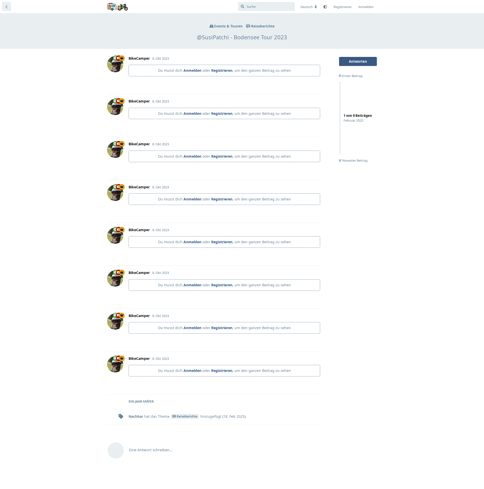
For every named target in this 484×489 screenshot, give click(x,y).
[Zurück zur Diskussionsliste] (6, 6)
